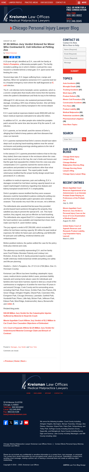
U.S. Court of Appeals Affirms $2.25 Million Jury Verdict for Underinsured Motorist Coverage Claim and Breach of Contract (28, 330)
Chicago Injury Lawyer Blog (74, 174)
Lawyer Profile (15, 3)
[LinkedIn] (16, 422)
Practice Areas (31, 3)
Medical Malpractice (73, 112)
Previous (8, 361)
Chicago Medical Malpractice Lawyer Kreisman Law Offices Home (27, 444)
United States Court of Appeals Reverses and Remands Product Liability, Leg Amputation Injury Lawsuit (74, 231)
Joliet (9, 304)
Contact (60, 3)
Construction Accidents (74, 103)
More (84, 3)
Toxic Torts (33, 347)
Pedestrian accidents (73, 116)
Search (84, 139)
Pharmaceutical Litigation (73, 120)
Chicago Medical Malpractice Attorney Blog (73, 163)
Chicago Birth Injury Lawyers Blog (71, 158)
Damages (14, 347)
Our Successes (47, 3)
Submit (75, 71)
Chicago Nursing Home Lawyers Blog (72, 169)
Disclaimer (38, 393)
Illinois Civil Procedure (74, 99)
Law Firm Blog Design (74, 465)
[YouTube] (26, 422)
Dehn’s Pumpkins (11, 64)
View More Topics (70, 124)
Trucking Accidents (72, 90)
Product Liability (71, 109)
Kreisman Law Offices (31, 465)
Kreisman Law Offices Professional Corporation (26, 14)
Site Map (48, 393)
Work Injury (69, 93)
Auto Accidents (71, 83)
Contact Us (58, 393)
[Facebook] (5, 422)
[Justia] (21, 422)
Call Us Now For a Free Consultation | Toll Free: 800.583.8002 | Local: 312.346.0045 (76, 14)
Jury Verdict (22, 347)
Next (23, 361)
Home (3, 3)
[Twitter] (10, 422)
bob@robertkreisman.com (15, 414)
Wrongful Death (71, 86)
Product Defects (71, 96)
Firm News (69, 106)
